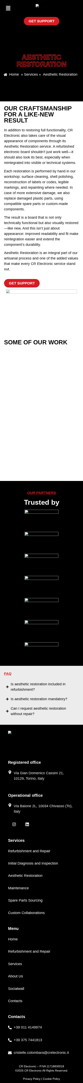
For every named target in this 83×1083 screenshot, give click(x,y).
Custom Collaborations (26, 913)
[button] (8, 8)
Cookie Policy (51, 1078)
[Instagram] (14, 824)
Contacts (15, 1001)
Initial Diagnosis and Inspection (33, 863)
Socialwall (16, 989)
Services (15, 964)
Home (13, 939)
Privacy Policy (31, 1078)
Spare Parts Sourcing (25, 900)
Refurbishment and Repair (29, 851)
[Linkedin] (27, 824)
